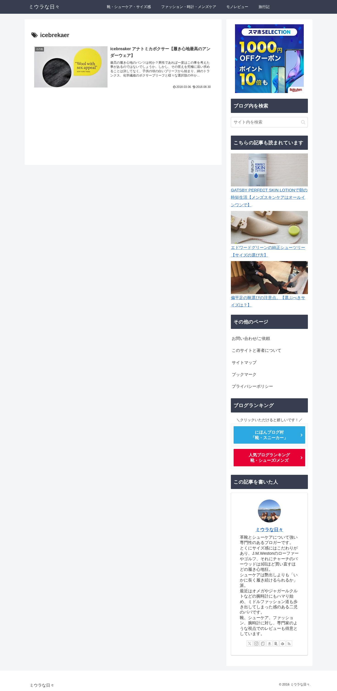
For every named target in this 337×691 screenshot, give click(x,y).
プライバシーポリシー (252, 386)
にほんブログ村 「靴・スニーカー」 (269, 435)
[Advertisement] (123, 127)
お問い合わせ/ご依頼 (251, 338)
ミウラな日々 (269, 529)
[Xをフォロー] (250, 644)
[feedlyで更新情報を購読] (282, 644)
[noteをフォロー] (263, 644)
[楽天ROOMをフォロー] (276, 644)
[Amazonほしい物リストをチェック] (269, 644)
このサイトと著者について (256, 350)
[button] (303, 122)
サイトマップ (244, 362)
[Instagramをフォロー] (256, 644)
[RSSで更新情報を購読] (289, 644)
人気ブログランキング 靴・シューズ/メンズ (269, 458)
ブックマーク (244, 374)
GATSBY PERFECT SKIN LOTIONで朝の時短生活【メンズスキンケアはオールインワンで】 (269, 197)
